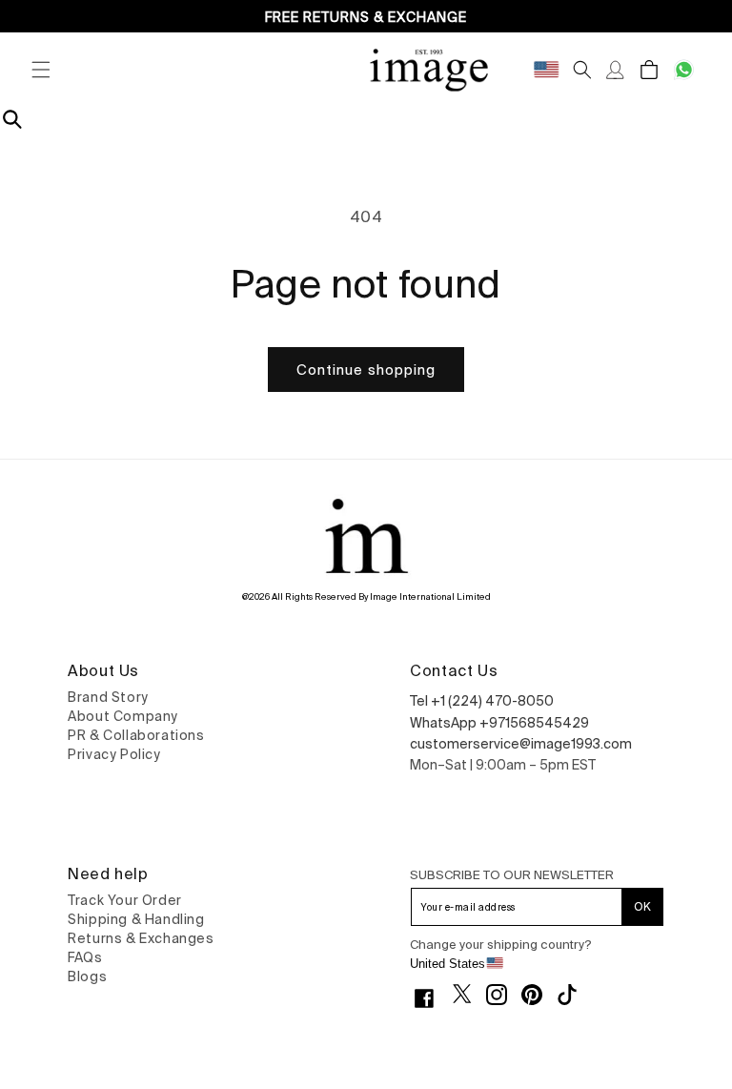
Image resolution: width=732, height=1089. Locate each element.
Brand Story (108, 697)
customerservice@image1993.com (521, 743)
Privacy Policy (114, 754)
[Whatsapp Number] (684, 69)
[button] (40, 69)
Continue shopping (366, 369)
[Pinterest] (539, 995)
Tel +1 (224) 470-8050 (482, 701)
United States (447, 963)
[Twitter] (469, 994)
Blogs (87, 976)
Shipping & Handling (136, 919)
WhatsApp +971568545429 (499, 722)
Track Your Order (125, 900)
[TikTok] (574, 995)
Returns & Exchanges (141, 938)
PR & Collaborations (136, 735)
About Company (123, 716)
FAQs (85, 957)
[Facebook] (431, 998)
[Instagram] (503, 995)
